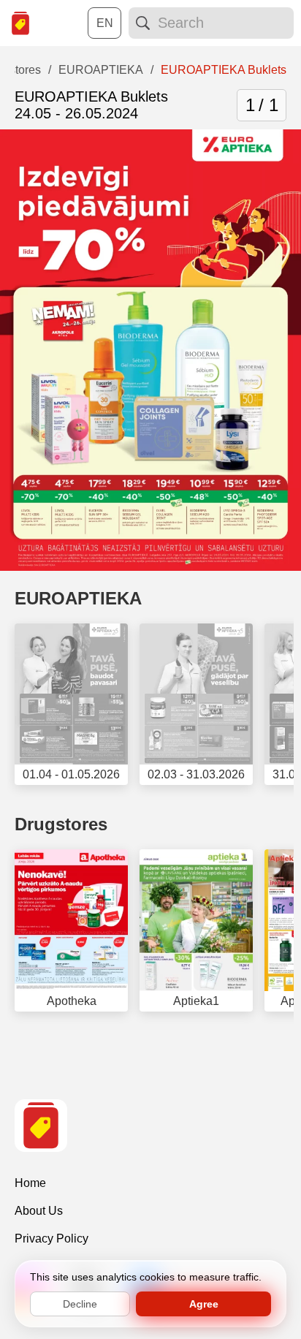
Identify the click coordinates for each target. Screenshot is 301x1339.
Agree (203, 1304)
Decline (80, 1304)
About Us (39, 1211)
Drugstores (61, 824)
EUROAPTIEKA (78, 598)
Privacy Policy (51, 1238)
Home (30, 1183)
